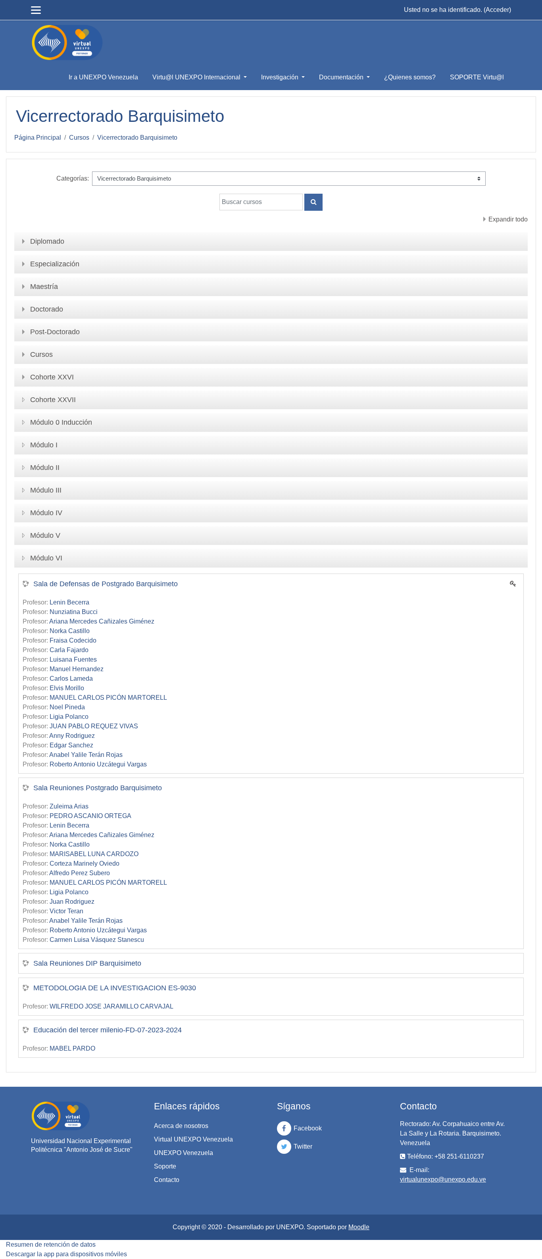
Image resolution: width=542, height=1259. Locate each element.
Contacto (166, 1179)
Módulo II (45, 468)
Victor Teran (66, 911)
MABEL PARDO (72, 1048)
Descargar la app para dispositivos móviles (66, 1254)
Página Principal (37, 137)
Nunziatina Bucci (74, 611)
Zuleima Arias (69, 806)
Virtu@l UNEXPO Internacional (197, 77)
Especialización (54, 264)
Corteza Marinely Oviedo (84, 863)
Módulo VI (46, 558)
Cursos (79, 137)
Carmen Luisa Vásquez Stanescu (97, 939)
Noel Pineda (67, 707)
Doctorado (46, 309)
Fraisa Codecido (73, 640)
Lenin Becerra (69, 602)
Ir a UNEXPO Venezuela (103, 77)
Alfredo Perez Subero (79, 873)
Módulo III (46, 490)
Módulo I (44, 445)
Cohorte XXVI (52, 377)
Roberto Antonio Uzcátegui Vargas (98, 764)
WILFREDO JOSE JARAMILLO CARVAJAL (111, 1006)
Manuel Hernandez (77, 669)
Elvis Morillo (67, 688)
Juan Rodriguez (72, 901)
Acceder (497, 9)
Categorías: (72, 178)
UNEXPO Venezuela (183, 1152)
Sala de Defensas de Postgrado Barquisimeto (105, 584)
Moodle (358, 1227)
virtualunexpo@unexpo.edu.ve (443, 1179)
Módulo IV (46, 513)
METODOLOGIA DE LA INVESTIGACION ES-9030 (114, 988)
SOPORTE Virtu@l (477, 77)
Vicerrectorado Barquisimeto (137, 137)
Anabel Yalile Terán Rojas (86, 754)
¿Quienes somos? (410, 77)
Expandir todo (508, 219)
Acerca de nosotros (181, 1125)
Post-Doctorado (55, 332)
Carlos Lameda (71, 678)
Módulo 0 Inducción (61, 422)
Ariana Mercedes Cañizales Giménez (101, 621)
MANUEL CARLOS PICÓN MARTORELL (108, 697)
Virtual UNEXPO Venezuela (193, 1139)
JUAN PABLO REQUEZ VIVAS (94, 726)
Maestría (44, 287)
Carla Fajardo (69, 650)
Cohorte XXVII (53, 400)
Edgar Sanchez (71, 745)
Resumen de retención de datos (51, 1244)
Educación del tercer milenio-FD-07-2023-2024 (107, 1030)
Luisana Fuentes (73, 659)
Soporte (165, 1166)
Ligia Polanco (69, 716)
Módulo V (45, 535)
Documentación (342, 77)
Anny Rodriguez (72, 735)
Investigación (280, 77)
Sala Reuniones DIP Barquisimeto (87, 963)
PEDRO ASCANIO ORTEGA (90, 815)
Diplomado (47, 241)
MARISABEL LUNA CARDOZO (94, 854)
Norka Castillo (70, 631)
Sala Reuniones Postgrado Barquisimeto (97, 788)
